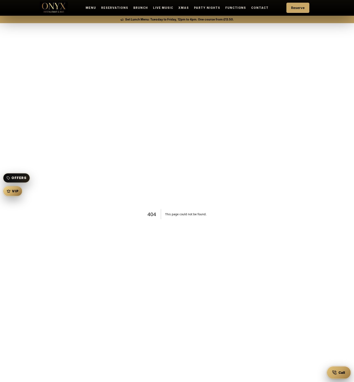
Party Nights (207, 7)
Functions (235, 7)
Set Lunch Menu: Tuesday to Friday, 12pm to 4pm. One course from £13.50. (179, 19)
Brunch (140, 7)
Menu (91, 7)
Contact (259, 7)
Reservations (114, 7)
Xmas (183, 7)
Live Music (163, 7)
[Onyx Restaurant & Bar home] (54, 8)
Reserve (298, 8)
